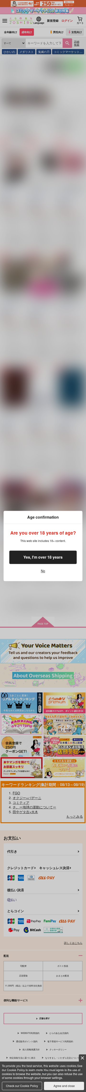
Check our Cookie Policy (22, 1086)
